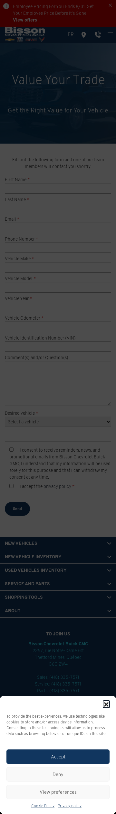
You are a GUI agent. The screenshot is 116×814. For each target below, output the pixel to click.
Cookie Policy (42, 805)
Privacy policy (70, 805)
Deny (58, 774)
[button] (106, 704)
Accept (58, 757)
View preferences (58, 792)
